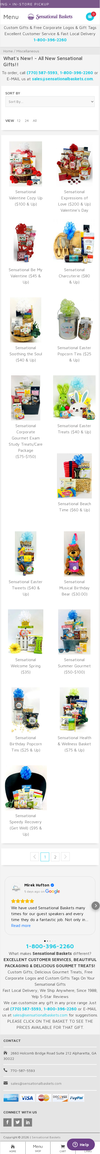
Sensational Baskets (46, 1137)
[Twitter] (18, 1122)
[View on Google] (16, 888)
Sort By (12, 93)
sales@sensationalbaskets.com (36, 1083)
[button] (4, 906)
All (35, 120)
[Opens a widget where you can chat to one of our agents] (81, 1145)
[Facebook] (7, 1122)
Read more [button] (21, 925)
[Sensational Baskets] (50, 16)
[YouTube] (28, 1122)
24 (27, 120)
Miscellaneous (27, 51)
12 (19, 120)
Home (8, 51)
